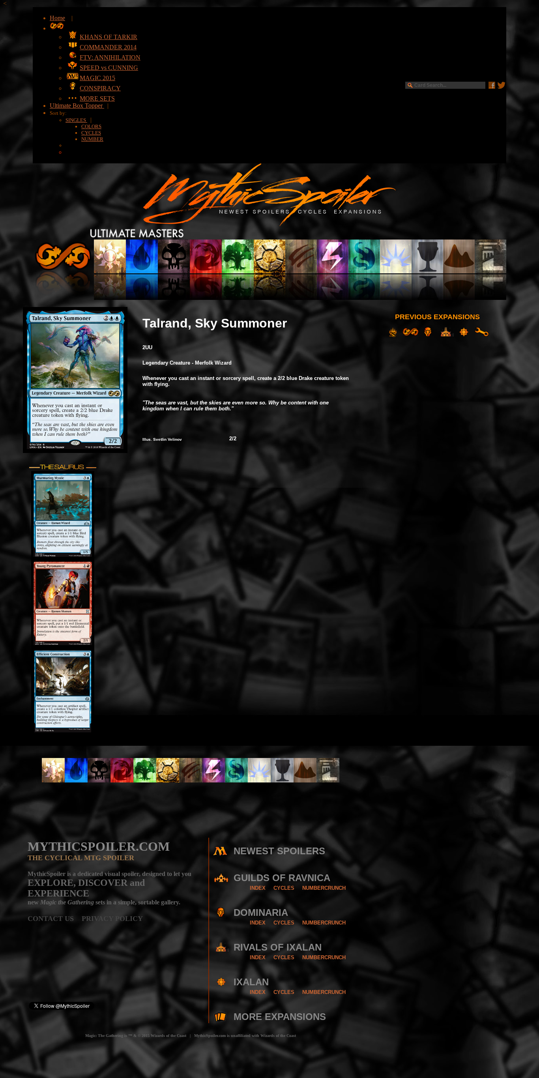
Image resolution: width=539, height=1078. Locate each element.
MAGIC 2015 (97, 78)
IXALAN (251, 982)
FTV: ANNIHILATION (110, 57)
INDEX (258, 888)
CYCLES (91, 133)
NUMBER (92, 139)
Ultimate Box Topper (77, 105)
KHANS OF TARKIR (108, 37)
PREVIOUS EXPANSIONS (437, 317)
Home (57, 18)
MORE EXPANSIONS (280, 1016)
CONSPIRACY (100, 88)
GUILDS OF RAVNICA (282, 877)
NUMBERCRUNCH (324, 888)
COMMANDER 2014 (108, 47)
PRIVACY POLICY (112, 919)
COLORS (91, 126)
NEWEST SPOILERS (279, 851)
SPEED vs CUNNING (109, 67)
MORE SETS (97, 98)
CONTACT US (55, 919)
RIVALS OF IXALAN (278, 947)
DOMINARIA (261, 912)
